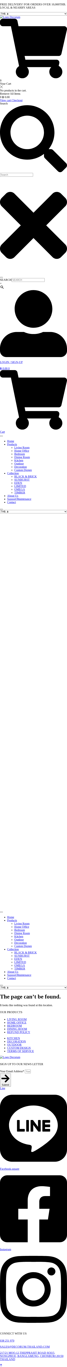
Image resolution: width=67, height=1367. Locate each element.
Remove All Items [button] (10, 93)
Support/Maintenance (19, 499)
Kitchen (18, 460)
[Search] (1, 277)
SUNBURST (22, 479)
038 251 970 (7, 1340)
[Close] (1, 509)
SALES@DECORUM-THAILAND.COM (25, 1346)
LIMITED (20, 486)
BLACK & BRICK (25, 476)
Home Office (21, 450)
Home (10, 441)
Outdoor (19, 463)
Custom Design (23, 470)
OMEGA (19, 489)
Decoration (20, 466)
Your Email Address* (12, 1071)
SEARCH (6, 279)
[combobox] (16, 175)
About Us (12, 495)
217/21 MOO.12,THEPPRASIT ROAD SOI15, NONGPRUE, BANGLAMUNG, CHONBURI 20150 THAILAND (31, 1356)
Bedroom (19, 453)
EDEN (18, 482)
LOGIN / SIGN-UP (11, 362)
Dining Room (22, 457)
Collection (13, 473)
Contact (11, 502)
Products (12, 444)
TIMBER (19, 492)
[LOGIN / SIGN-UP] (33, 356)
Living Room (21, 447)
